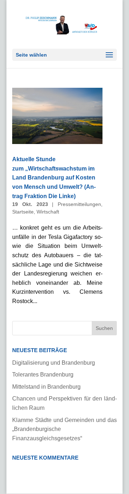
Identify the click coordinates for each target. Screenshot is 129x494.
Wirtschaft (48, 212)
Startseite (23, 212)
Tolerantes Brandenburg (42, 374)
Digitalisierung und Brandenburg (53, 363)
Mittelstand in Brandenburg (46, 387)
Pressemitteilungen (79, 204)
